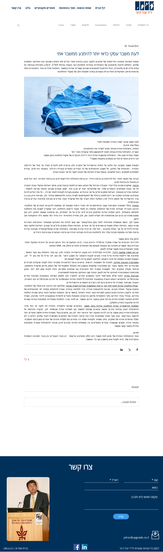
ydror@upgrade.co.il (136, 537)
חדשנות (85, 24)
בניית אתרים (21, 548)
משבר (72, 24)
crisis (61, 24)
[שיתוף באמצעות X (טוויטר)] (129, 349)
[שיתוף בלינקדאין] (121, 349)
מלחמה (116, 24)
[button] (18, 25)
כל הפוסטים (143, 24)
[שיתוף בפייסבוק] (137, 349)
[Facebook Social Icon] (77, 547)
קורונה (128, 24)
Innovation (100, 24)
